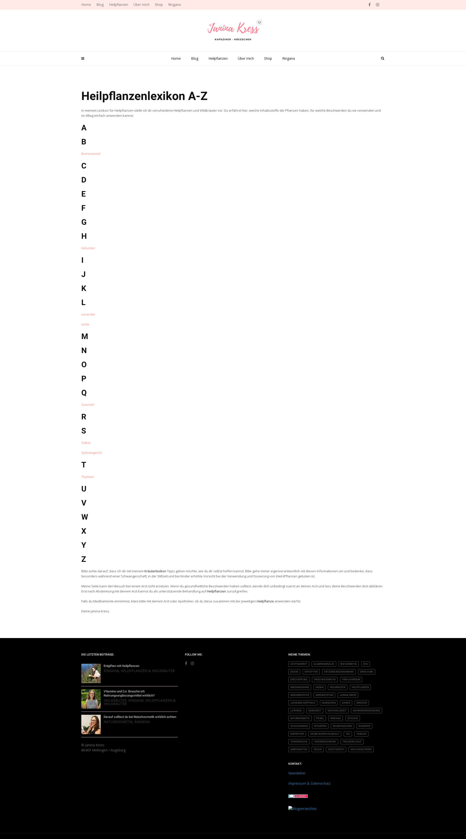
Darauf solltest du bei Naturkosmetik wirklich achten (140, 717)
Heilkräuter (115, 700)
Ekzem (294, 671)
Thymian (87, 476)
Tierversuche (299, 741)
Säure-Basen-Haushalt (324, 733)
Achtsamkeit (298, 664)
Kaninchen (329, 702)
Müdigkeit (314, 710)
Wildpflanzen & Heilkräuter (148, 670)
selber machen (342, 726)
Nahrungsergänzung (366, 710)
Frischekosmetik (325, 679)
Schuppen (320, 726)
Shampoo (364, 726)
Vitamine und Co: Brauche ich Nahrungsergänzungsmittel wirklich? (129, 693)
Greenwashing (299, 687)
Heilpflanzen (218, 58)
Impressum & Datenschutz (309, 783)
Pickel (320, 718)
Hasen (320, 687)
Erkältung (366, 671)
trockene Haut (352, 741)
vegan (318, 749)
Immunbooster (299, 695)
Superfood (297, 733)
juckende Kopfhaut (303, 702)
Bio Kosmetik (349, 664)
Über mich (246, 58)
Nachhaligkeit (337, 710)
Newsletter (297, 773)
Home (176, 58)
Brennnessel (90, 153)
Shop (268, 58)
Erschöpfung (299, 679)
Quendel (87, 404)
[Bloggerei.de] (298, 795)
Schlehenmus (299, 726)
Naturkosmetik (118, 721)
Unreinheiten (298, 749)
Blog (194, 58)
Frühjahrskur (351, 679)
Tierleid (361, 733)
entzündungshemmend (339, 671)
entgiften (311, 671)
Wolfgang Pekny (361, 749)
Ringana (288, 58)
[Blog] (302, 808)
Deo (365, 664)
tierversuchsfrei (325, 741)
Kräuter (362, 702)
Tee (348, 733)
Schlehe (352, 718)
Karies (346, 702)
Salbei (86, 442)
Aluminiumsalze (324, 664)
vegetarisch (336, 749)
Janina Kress (348, 695)
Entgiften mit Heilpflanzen (121, 666)
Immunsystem (324, 695)
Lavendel (88, 314)
